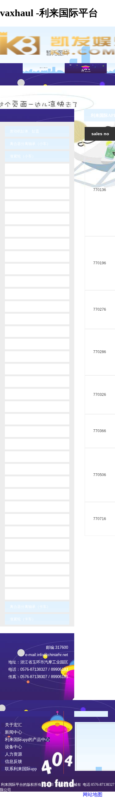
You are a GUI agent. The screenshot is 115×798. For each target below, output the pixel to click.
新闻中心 (11, 732)
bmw (18, 181)
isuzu (19, 344)
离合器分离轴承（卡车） (30, 607)
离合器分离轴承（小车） (30, 144)
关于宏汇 (11, 725)
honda (19, 319)
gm (17, 306)
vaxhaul (21, 569)
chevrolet (22, 219)
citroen (20, 231)
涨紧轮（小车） (23, 156)
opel (18, 481)
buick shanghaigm (29, 194)
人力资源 (11, 754)
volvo (19, 582)
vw (16, 594)
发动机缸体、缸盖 (25, 131)
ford (17, 294)
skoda (19, 519)
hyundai (21, 331)
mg (17, 444)
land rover (23, 394)
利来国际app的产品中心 (25, 739)
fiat (17, 281)
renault (20, 506)
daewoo (21, 256)
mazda (20, 419)
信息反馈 (11, 761)
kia (17, 356)
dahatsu (21, 269)
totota (19, 556)
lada (18, 369)
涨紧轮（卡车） (23, 619)
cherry (19, 206)
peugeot (21, 494)
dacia (19, 244)
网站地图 (92, 794)
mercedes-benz (27, 431)
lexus (19, 406)
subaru (20, 531)
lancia (19, 381)
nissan (20, 469)
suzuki (19, 544)
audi (18, 169)
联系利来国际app (19, 769)
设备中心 (11, 747)
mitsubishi (23, 456)
